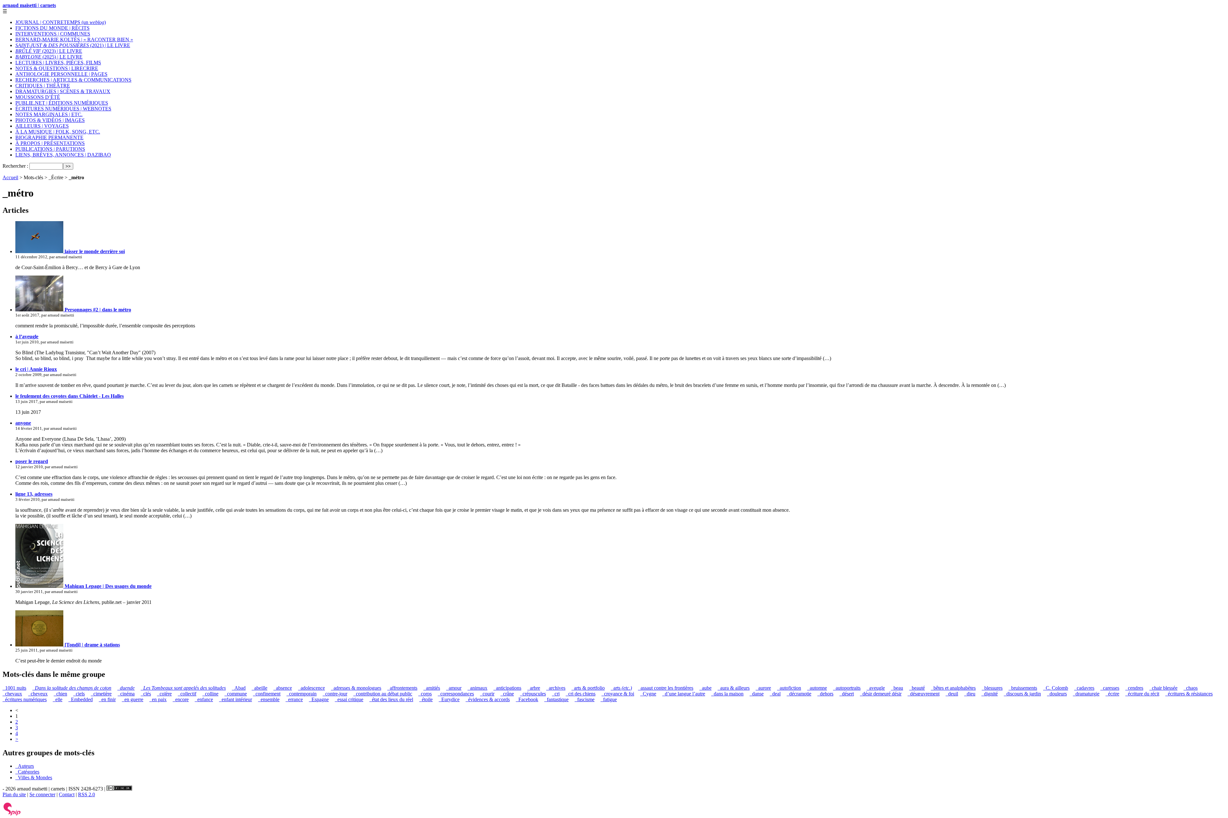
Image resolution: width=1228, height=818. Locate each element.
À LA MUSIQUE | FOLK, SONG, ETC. (57, 131)
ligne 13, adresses (33, 494)
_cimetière (101, 693)
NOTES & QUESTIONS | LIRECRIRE (56, 68)
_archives (555, 688)
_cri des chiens (580, 693)
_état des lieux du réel (391, 699)
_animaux (477, 688)
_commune (235, 693)
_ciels (79, 693)
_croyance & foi (618, 693)
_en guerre (132, 699)
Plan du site (14, 794)
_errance (294, 699)
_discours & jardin (1022, 693)
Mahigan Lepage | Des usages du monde (107, 586)
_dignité (989, 693)
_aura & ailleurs (734, 688)
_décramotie (799, 693)
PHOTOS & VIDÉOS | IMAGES (50, 120)
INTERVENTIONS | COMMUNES (52, 33)
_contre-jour (335, 693)
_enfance (204, 699)
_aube (705, 688)
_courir (487, 693)
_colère (164, 693)
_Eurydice (449, 699)
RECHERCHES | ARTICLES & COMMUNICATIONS (73, 80)
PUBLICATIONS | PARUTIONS (50, 149)
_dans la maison (727, 693)
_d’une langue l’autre (683, 693)
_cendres (1134, 688)
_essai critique (349, 699)
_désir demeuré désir (880, 693)
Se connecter (42, 794)
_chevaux (12, 693)
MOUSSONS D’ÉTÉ (37, 97)
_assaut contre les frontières (665, 688)
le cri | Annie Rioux (36, 369)
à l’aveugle (26, 336)
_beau (897, 688)
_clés (146, 693)
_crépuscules (533, 693)
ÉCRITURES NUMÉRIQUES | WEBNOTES (63, 108)
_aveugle (876, 688)
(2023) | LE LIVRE (48, 51)
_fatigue (609, 699)
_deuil (952, 693)
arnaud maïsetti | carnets (29, 5)
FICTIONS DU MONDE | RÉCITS (52, 28)
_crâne (507, 693)
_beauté (917, 688)
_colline (210, 693)
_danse (757, 693)
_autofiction (789, 688)
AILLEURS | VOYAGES (42, 126)
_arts (621, 688)
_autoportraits (847, 688)
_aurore (763, 688)
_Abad (239, 688)
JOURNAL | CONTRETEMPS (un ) (60, 22)
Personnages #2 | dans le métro (97, 309)
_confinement (266, 693)
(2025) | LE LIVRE (49, 57)
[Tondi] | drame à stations (91, 644)
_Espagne (319, 699)
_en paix (158, 699)
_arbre (533, 688)
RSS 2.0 (86, 794)
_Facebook (527, 699)
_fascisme (584, 699)
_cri (556, 693)
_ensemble (268, 699)
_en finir (107, 699)
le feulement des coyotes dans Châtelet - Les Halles (69, 396)
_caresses (1109, 688)
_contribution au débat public (382, 693)
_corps (425, 693)
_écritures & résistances (1189, 693)
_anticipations (507, 688)
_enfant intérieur (235, 699)
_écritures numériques (25, 699)
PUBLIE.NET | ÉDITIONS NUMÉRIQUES (61, 103)
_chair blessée (1163, 688)
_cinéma (126, 693)
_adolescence (311, 688)
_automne (817, 688)
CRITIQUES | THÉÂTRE (42, 85)
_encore (181, 699)
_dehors (825, 693)
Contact (67, 794)
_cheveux (38, 693)
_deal (775, 693)
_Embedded (80, 699)
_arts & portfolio (588, 688)
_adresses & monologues (356, 688)
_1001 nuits (14, 688)
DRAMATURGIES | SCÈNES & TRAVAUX (62, 91)
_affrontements (402, 688)
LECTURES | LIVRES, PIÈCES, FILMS (58, 62)
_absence (282, 688)
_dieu (969, 693)
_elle (57, 699)
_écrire (1112, 693)
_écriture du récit (1142, 693)
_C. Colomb (1055, 688)
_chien (60, 693)
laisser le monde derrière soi (94, 251)
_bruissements (1023, 688)
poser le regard (31, 461)
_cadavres (1084, 688)
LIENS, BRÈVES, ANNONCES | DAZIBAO (63, 154)
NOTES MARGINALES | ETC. (49, 114)
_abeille (259, 688)
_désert (846, 693)
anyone (23, 423)
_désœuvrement (924, 693)
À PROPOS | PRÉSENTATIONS (50, 143)
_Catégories (27, 771)
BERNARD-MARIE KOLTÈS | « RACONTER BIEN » (74, 39)
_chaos (1191, 688)
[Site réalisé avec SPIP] (12, 814)
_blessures (992, 688)
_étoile (426, 699)
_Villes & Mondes (33, 777)
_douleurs (1057, 693)
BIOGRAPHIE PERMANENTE (49, 137)
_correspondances (456, 693)
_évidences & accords (488, 699)
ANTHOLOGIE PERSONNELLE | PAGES (61, 74)
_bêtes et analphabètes (953, 688)
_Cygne (648, 693)
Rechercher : (15, 166)
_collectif (187, 693)
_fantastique (556, 699)
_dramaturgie (1086, 693)
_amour (453, 688)
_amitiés (431, 688)
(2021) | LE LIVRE (72, 45)
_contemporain (302, 693)
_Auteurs (24, 766)
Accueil (10, 177)
